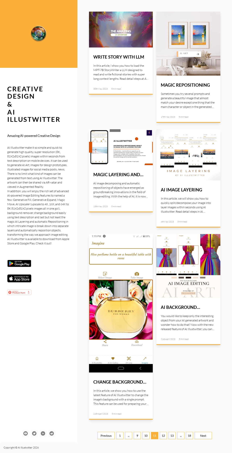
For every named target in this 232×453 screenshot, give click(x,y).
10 (146, 435)
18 (189, 435)
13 (172, 435)
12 (163, 435)
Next (203, 435)
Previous (106, 435)
